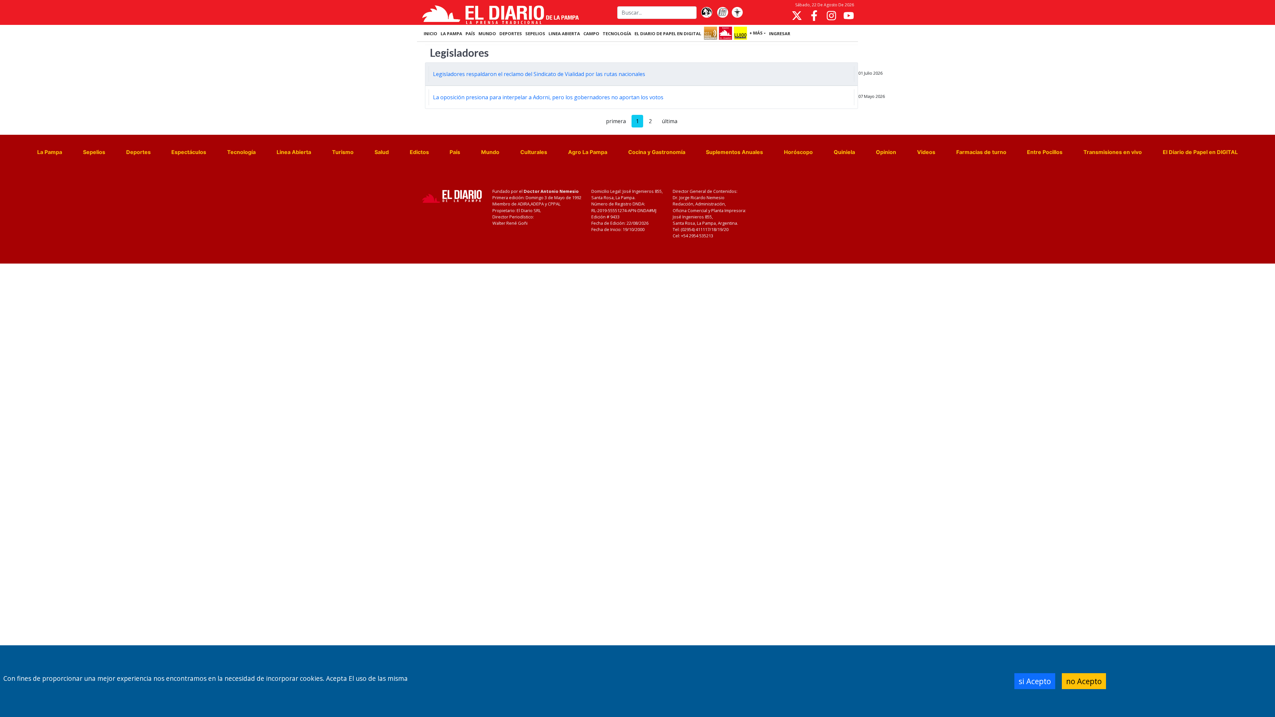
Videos (926, 152)
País (455, 152)
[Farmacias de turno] (737, 12)
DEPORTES (510, 34)
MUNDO (487, 34)
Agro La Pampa (587, 152)
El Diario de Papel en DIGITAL (668, 34)
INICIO (430, 34)
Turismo (343, 152)
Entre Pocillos (1044, 152)
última (669, 121)
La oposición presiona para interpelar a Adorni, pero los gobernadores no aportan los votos (548, 97)
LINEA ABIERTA (564, 34)
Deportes (138, 152)
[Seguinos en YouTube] (848, 15)
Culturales (533, 152)
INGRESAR (779, 34)
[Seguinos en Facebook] (814, 15)
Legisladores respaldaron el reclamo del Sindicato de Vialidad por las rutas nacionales (539, 74)
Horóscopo (798, 152)
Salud (382, 152)
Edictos (419, 152)
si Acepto (1035, 681)
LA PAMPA (451, 34)
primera (616, 121)
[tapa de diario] (722, 12)
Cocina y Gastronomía (656, 152)
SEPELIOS (535, 34)
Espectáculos (188, 152)
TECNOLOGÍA (617, 34)
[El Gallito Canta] (706, 12)
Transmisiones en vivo (1112, 152)
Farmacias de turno (981, 152)
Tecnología (241, 152)
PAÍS (470, 34)
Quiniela (844, 152)
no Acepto (1084, 681)
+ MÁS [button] (756, 33)
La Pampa (49, 152)
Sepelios (94, 152)
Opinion (886, 152)
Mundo (490, 152)
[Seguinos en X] (797, 15)
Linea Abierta (294, 152)
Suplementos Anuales (734, 152)
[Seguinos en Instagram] (831, 15)
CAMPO (591, 34)
